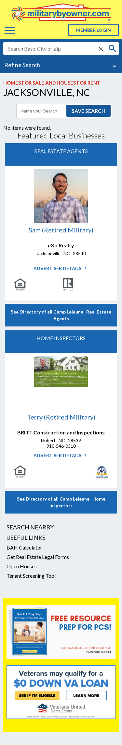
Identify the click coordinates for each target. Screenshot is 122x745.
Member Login (93, 30)
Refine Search (22, 64)
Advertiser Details (58, 268)
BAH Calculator (24, 547)
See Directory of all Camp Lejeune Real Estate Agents (61, 315)
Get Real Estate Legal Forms (38, 557)
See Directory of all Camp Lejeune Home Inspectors (61, 502)
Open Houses (22, 566)
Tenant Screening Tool (31, 576)
